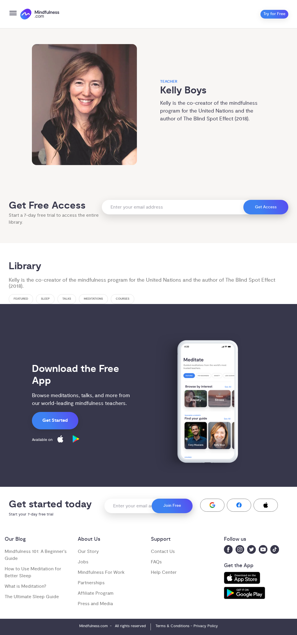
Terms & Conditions (172, 626)
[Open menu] (13, 14)
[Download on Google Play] (76, 440)
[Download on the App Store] (60, 440)
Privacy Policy (205, 626)
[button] (212, 505)
